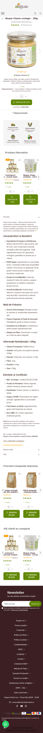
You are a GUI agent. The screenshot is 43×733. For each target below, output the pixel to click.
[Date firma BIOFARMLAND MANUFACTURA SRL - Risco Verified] (21, 729)
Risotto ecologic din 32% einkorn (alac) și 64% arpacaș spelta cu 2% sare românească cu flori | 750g (11, 491)
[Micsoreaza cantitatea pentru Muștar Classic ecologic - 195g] (17, 96)
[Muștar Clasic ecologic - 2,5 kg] (30, 165)
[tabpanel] (21, 49)
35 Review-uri (26, 25)
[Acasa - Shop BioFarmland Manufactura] (21, 6)
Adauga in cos (22, 102)
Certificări (21, 654)
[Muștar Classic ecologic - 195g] (21, 49)
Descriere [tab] (6, 217)
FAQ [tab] (4, 454)
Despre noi (20, 621)
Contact (20, 659)
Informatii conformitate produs (12, 445)
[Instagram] (26, 706)
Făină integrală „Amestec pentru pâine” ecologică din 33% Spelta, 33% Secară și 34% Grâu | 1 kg (30, 491)
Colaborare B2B (20, 664)
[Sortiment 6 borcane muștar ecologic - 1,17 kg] (12, 165)
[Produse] (3, 14)
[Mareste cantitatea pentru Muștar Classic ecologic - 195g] (26, 96)
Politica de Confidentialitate (19, 610)
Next (39, 51)
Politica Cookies (20, 640)
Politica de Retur (20, 635)
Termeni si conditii (20, 678)
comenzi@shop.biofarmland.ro (22, 702)
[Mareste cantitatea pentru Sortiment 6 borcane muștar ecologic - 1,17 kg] (14, 191)
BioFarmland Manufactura (21, 22)
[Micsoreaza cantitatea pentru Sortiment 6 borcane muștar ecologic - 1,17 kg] (7, 191)
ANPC (20, 649)
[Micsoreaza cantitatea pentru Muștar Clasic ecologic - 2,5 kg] (25, 191)
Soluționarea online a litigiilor (20, 683)
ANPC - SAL (21, 688)
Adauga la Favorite (20, 113)
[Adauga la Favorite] (18, 160)
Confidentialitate (20, 645)
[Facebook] (17, 706)
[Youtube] (21, 706)
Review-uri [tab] (8, 449)
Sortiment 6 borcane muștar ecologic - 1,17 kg (12, 176)
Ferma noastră (21, 625)
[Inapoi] (1, 19)
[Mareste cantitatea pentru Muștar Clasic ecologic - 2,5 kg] (32, 191)
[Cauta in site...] (40, 13)
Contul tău (20, 630)
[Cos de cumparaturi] (35, 13)
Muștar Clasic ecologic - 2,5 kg (30, 176)
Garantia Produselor (21, 673)
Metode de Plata (20, 669)
